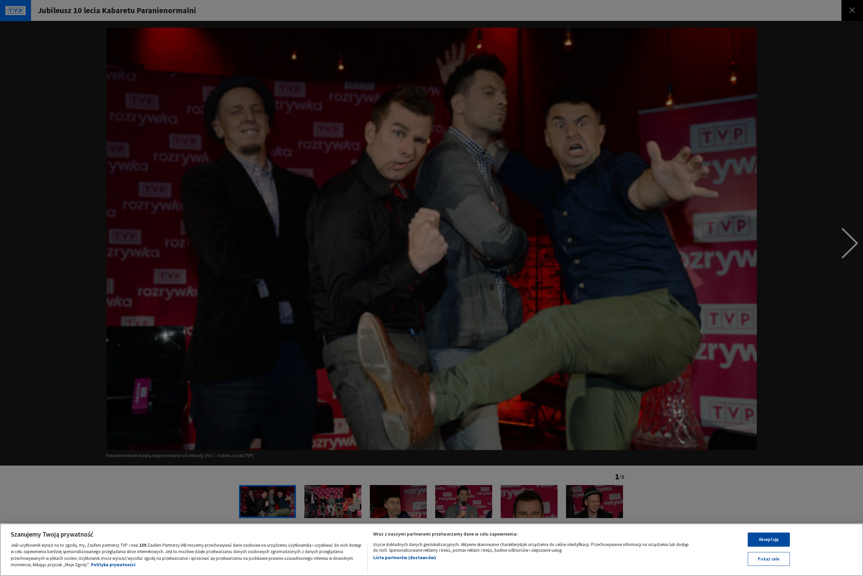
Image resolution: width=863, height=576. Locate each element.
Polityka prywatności (113, 565)
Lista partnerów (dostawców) (404, 558)
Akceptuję (769, 539)
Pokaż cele (768, 559)
